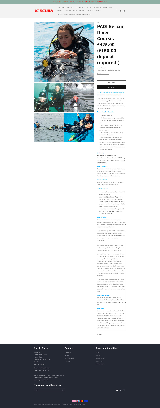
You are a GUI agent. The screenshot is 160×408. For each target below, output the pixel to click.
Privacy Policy (99, 361)
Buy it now (111, 87)
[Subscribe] (62, 390)
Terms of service (73, 404)
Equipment (68, 352)
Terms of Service (100, 358)
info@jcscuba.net (109, 197)
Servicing (67, 361)
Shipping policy (81, 404)
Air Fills (67, 355)
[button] (70, 7)
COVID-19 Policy (100, 364)
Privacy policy (65, 404)
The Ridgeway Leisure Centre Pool (114, 300)
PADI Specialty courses (112, 323)
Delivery (98, 352)
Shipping (106, 70)
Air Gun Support (69, 358)
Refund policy (57, 404)
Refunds (98, 355)
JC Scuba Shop (41, 404)
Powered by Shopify (48, 404)
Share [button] (100, 334)
